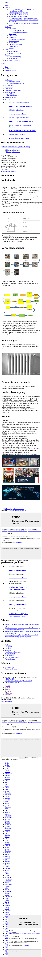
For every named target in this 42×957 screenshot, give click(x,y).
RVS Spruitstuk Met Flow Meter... (22, 131)
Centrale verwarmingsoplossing (18, 14)
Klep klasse (12, 37)
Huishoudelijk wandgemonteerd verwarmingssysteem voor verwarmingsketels (23, 17)
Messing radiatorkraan (18, 114)
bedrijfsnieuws (13, 51)
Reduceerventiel (14, 41)
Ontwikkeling (13, 58)
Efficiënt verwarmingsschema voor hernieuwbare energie (22, 628)
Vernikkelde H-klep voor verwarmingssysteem (18, 588)
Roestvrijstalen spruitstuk (20, 32)
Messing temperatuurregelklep (17, 510)
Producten (8, 27)
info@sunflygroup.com (12, 682)
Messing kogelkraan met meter (21, 121)
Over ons (7, 55)
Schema (7, 7)
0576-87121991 (10, 679)
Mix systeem (12, 34)
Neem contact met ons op (12, 60)
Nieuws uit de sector (15, 53)
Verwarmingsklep (14, 46)
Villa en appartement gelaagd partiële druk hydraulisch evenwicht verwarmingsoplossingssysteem (22, 11)
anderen (11, 48)
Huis (6, 6)
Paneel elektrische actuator (17, 39)
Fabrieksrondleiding (15, 56)
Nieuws (7, 49)
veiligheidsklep (13, 42)
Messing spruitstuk (18, 30)
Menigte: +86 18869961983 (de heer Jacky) (18, 681)
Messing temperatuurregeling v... (22, 106)
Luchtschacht (13, 35)
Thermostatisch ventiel (15, 44)
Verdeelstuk (12, 28)
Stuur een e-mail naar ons (8, 171)
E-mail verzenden (6, 701)
